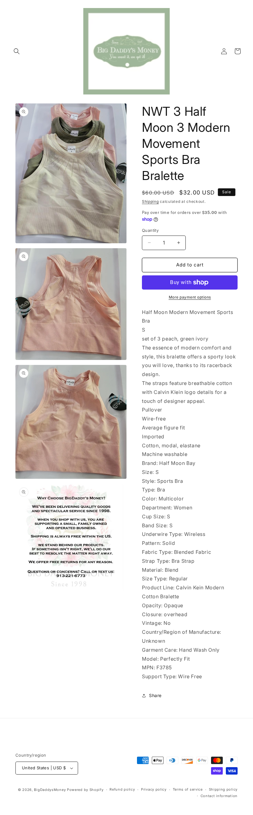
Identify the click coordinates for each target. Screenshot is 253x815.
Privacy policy (154, 789)
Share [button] (155, 695)
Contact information (219, 796)
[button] (16, 51)
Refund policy (122, 789)
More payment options (190, 297)
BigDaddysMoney (50, 790)
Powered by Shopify (85, 790)
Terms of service (188, 789)
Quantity (150, 230)
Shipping (150, 201)
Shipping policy (223, 789)
